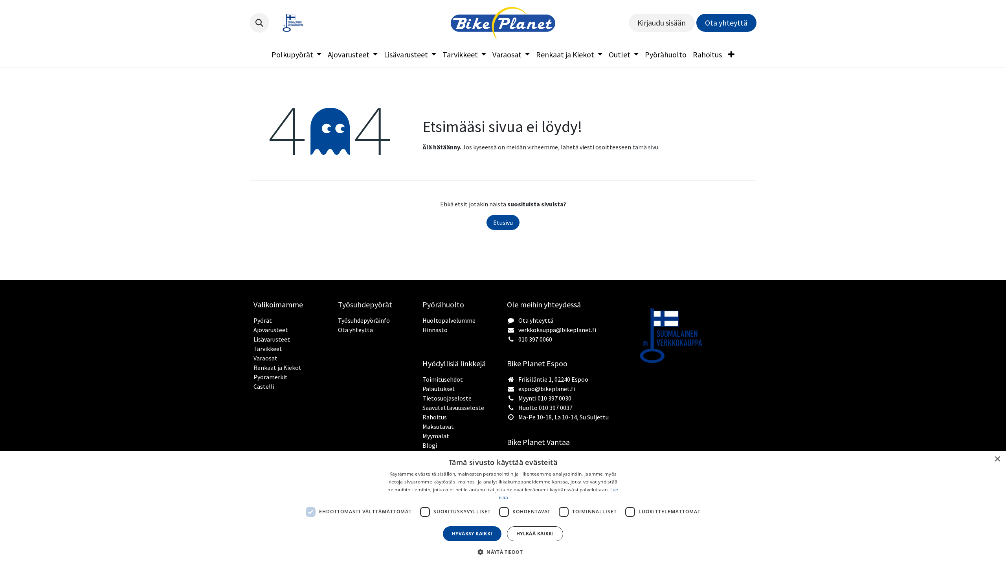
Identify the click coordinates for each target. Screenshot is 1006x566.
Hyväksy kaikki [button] (472, 533)
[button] (259, 23)
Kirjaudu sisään (661, 23)
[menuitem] (296, 55)
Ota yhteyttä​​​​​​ (726, 23)
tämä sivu (645, 147)
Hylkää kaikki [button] (535, 533)
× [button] (997, 459)
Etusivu (503, 222)
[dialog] (503, 508)
